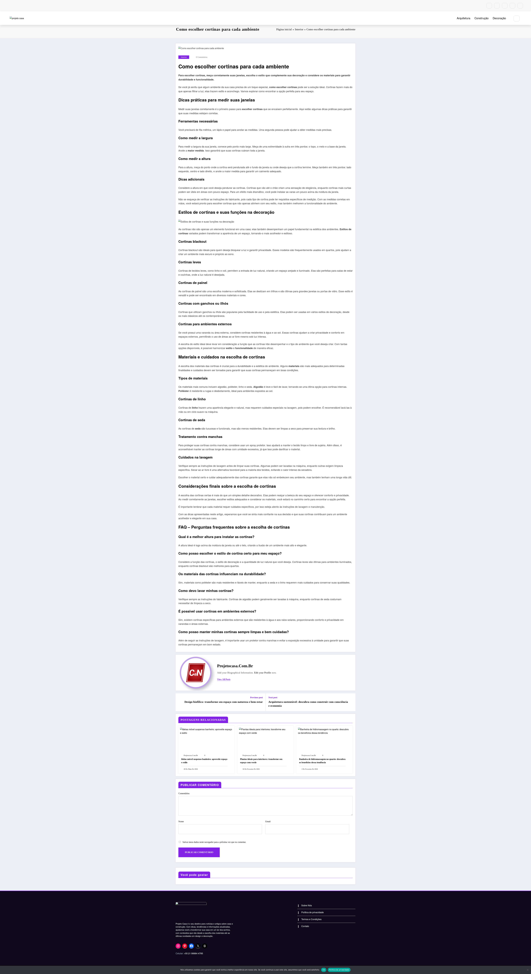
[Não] (527, 969)
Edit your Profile (262, 672)
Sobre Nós (306, 905)
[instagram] (489, 5)
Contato (305, 926)
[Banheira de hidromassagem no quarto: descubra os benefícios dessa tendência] (324, 730)
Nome (181, 821)
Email (267, 821)
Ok (323, 970)
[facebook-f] (504, 5)
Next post (272, 697)
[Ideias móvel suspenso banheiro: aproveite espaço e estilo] (206, 730)
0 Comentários (201, 57)
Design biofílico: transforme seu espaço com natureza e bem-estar (223, 701)
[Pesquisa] (517, 18)
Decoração (499, 18)
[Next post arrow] (351, 702)
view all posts (223, 679)
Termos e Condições (311, 919)
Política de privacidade (312, 912)
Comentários (183, 793)
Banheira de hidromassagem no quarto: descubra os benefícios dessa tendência (322, 761)
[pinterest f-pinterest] (497, 5)
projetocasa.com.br (235, 666)
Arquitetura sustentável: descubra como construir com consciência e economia (308, 703)
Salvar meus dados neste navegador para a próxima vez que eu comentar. (214, 842)
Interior (184, 57)
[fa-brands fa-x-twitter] (512, 5)
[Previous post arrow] (179, 702)
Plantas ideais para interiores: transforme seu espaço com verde (261, 761)
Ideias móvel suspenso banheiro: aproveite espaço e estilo (204, 761)
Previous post (256, 697)
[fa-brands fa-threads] (520, 5)
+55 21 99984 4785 (193, 953)
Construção (481, 18)
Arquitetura (463, 18)
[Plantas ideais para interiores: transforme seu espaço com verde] (265, 730)
